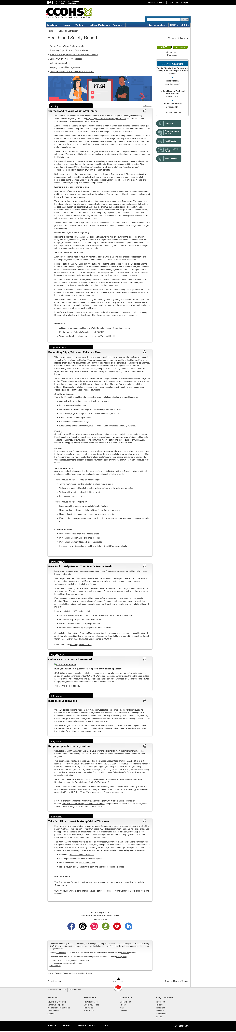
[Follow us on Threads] (83, 925)
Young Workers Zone (72, 890)
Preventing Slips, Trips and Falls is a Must (69, 50)
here (77, 685)
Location (123, 1010)
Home (50, 30)
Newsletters (161, 1013)
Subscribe (180, 47)
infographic (69, 725)
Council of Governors (56, 1001)
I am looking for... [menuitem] (157, 25)
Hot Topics (88, 1007)
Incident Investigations (60, 63)
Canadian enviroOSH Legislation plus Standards (83, 803)
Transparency (75, 989)
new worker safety (87, 862)
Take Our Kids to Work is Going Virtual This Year (72, 71)
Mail (122, 1007)
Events (159, 1016)
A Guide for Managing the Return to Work (77, 327)
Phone (123, 1004)
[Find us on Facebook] (71, 925)
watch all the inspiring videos (111, 866)
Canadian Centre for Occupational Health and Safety (128, 943)
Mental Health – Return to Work (73, 332)
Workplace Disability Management (74, 336)
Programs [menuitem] (117, 25)
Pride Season (172, 80)
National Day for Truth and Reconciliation (172, 92)
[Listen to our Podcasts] (106, 925)
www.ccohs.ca (55, 965)
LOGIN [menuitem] (184, 25)
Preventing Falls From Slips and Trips (75, 537)
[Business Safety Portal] (169, 149)
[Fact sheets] (169, 140)
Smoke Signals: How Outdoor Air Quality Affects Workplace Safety (172, 69)
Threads (159, 1004)
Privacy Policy (121, 956)
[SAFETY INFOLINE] (169, 158)
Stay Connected (165, 997)
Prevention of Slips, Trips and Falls (74, 533)
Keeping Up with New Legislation (65, 67)
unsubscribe (61, 952)
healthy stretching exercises (82, 854)
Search (184, 19)
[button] (100, 111)
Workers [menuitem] (79, 25)
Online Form (125, 1001)
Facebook (160, 1001)
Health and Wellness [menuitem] (98, 25)
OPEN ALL (147, 105)
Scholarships (53, 1010)
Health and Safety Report (67, 30)
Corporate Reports (55, 1004)
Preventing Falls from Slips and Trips (75, 541)
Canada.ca (181, 1025)
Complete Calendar (172, 112)
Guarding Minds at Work (86, 578)
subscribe (125, 952)
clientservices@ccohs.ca (72, 963)
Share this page (54, 981)
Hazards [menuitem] (66, 25)
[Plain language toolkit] (169, 131)
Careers (51, 1013)
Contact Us (126, 997)
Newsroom (90, 997)
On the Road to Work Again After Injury (68, 46)
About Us (52, 997)
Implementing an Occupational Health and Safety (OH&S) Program (88, 545)
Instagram (160, 1007)
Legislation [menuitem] (52, 25)
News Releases (91, 1001)
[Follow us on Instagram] (94, 925)
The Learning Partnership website (73, 882)
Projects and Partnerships (58, 1007)
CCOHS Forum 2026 (172, 103)
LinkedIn (160, 1010)
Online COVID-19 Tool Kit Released (66, 58)
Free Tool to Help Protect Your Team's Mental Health (74, 54)
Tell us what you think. (100, 912)
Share (164, 47)
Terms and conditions (56, 989)
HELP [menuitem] (173, 25)
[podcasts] (169, 122)
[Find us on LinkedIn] (128, 925)
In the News (89, 1010)
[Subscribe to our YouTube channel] (117, 925)
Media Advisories (91, 1004)
